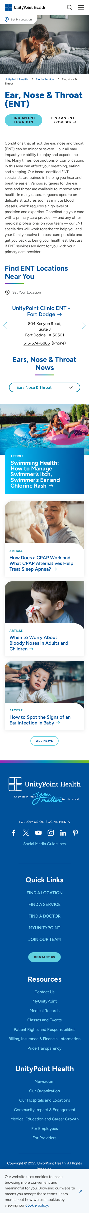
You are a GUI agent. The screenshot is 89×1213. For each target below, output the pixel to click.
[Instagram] (50, 833)
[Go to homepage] (25, 7)
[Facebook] (13, 833)
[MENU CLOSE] (81, 7)
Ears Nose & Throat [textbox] (34, 387)
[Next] (83, 325)
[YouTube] (38, 833)
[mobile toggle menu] (69, 7)
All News (44, 741)
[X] (26, 833)
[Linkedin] (63, 833)
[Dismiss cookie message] (80, 1191)
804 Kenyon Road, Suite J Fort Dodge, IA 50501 (44, 329)
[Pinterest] (75, 833)
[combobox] (44, 387)
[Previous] (5, 325)
